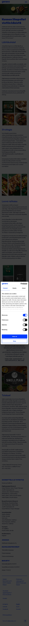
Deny (14, 341)
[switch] (25, 320)
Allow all (14, 336)
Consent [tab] (5, 288)
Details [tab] (14, 288)
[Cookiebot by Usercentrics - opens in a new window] (20, 284)
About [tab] (23, 288)
